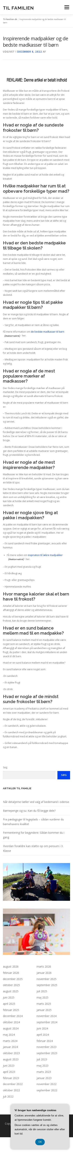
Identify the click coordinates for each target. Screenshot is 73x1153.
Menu (66, 7)
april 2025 (9, 1003)
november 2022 (46, 1084)
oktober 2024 (11, 1022)
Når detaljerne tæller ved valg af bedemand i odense (36, 802)
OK (40, 1141)
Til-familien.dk (10, 19)
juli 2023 (42, 1059)
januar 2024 (10, 1047)
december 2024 (13, 1016)
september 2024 (47, 1022)
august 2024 (10, 1028)
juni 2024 (42, 1028)
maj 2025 (42, 997)
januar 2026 (44, 973)
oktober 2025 (11, 985)
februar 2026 (11, 973)
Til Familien (18, 7)
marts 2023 (44, 1072)
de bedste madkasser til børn (47, 331)
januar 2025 (44, 1010)
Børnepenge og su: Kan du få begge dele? (29, 810)
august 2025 (10, 991)
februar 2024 (45, 1041)
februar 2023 (11, 1078)
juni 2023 (8, 1065)
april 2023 (9, 1072)
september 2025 (47, 985)
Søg (5, 767)
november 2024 (46, 1016)
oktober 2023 (11, 1053)
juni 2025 (8, 997)
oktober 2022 (11, 1090)
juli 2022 (8, 1096)
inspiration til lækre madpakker (45, 555)
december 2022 (13, 1084)
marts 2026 (44, 966)
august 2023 (10, 1059)
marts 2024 (10, 1041)
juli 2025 (42, 991)
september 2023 (47, 1053)
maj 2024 (9, 1034)
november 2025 (46, 979)
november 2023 (46, 1047)
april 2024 (43, 1034)
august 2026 (10, 966)
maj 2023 (42, 1065)
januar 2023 (44, 1078)
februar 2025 (11, 1010)
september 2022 (47, 1090)
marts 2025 (44, 1003)
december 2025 (13, 979)
